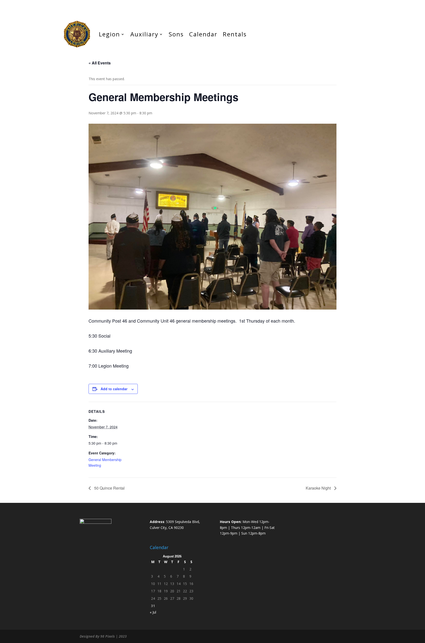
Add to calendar (114, 388)
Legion (109, 34)
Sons (176, 34)
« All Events (100, 63)
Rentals (235, 34)
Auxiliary (144, 34)
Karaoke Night (319, 488)
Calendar (203, 34)
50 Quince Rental (109, 488)
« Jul (153, 612)
